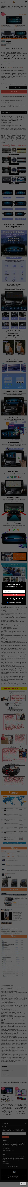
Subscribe (14, 594)
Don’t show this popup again (15, 602)
